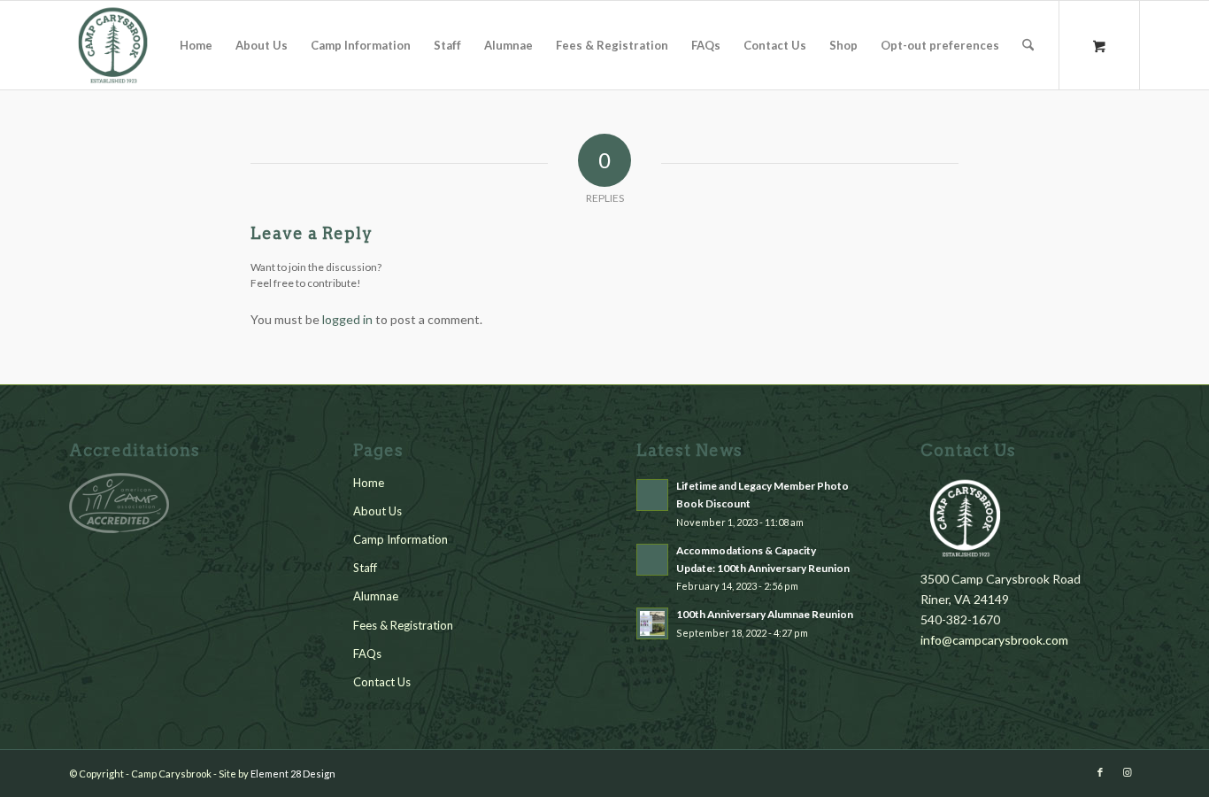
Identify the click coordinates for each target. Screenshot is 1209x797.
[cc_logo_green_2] (113, 45)
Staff (365, 568)
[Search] (1028, 45)
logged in (347, 319)
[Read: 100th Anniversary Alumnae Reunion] (652, 623)
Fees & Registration (403, 625)
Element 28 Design (292, 773)
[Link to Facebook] (1100, 772)
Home (368, 483)
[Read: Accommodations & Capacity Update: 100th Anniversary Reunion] (652, 560)
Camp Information (400, 539)
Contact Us (382, 682)
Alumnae (375, 596)
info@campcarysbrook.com (994, 639)
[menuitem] (196, 45)
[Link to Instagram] (1126, 772)
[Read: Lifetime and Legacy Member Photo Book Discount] (652, 495)
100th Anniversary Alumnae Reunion (764, 614)
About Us (377, 511)
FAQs (367, 653)
